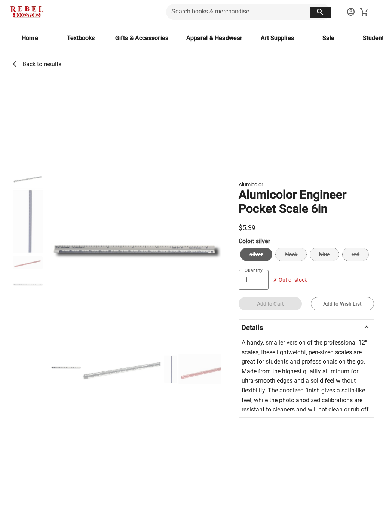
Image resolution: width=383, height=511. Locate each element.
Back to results (41, 64)
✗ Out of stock (290, 280)
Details (306, 327)
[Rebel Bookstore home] (27, 12)
